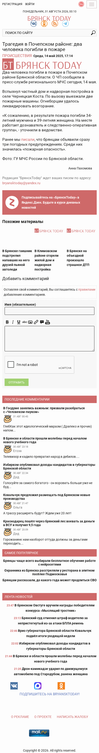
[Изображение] (30, 322)
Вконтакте (14, 686)
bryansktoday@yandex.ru (21, 183)
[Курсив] (13, 322)
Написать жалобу (72, 717)
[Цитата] (41, 322)
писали (28, 139)
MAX (37, 686)
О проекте (43, 717)
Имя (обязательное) (20, 304)
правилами (86, 289)
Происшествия (17, 56)
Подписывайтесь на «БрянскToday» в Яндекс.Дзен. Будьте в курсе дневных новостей (51, 202)
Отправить (17, 382)
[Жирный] (7, 322)
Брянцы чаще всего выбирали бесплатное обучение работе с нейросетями (49, 562)
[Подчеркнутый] (18, 322)
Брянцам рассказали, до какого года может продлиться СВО (50, 580)
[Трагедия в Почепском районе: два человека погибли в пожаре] (49, 64)
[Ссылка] (36, 322)
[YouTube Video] (47, 322)
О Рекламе (20, 717)
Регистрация (12, 4)
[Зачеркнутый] (24, 322)
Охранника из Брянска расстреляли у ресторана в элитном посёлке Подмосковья (49, 572)
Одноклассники (61, 686)
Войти (30, 4)
